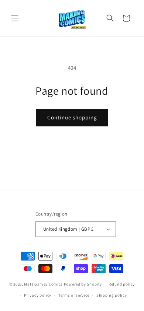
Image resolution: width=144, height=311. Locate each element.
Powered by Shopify (83, 283)
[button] (15, 18)
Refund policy (122, 284)
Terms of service (73, 295)
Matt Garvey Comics (43, 283)
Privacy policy (37, 295)
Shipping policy (111, 295)
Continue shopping (72, 117)
